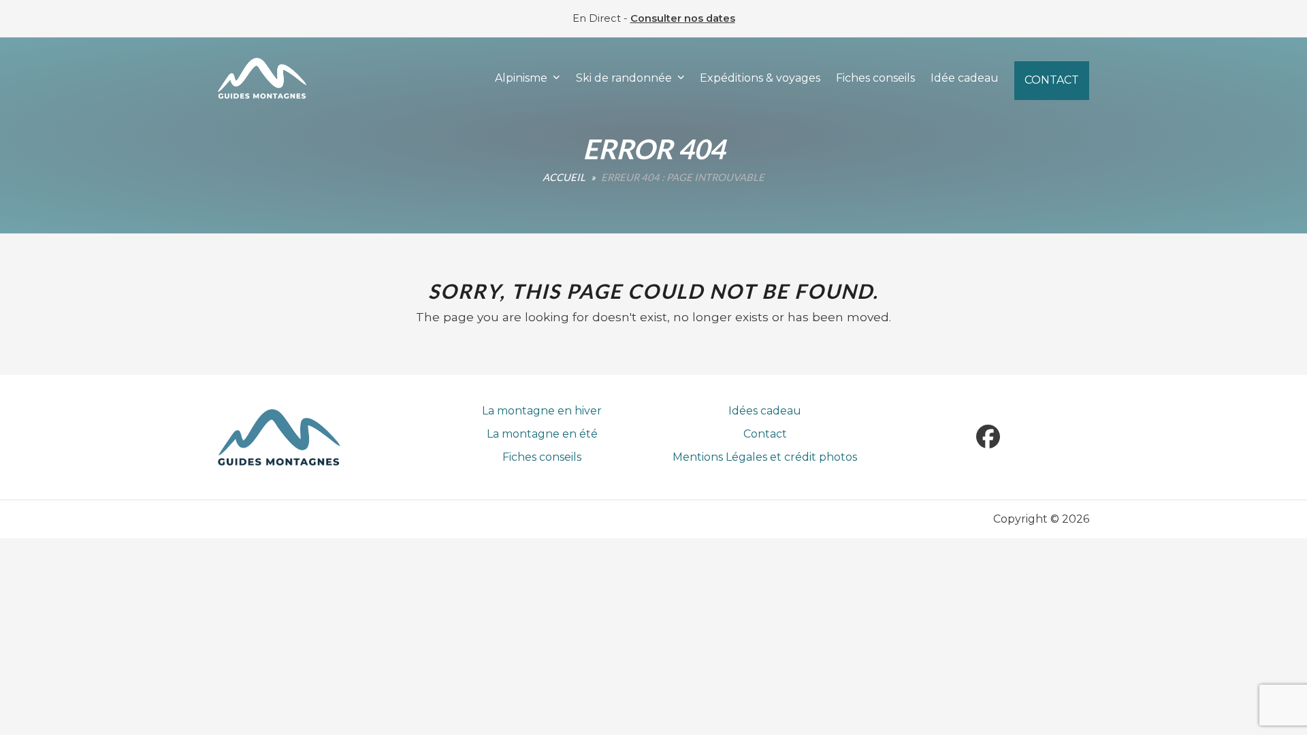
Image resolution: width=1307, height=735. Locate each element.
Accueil (564, 177)
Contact (765, 433)
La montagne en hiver (542, 410)
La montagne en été (542, 433)
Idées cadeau (764, 410)
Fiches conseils (541, 457)
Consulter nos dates (682, 18)
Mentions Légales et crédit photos (765, 457)
